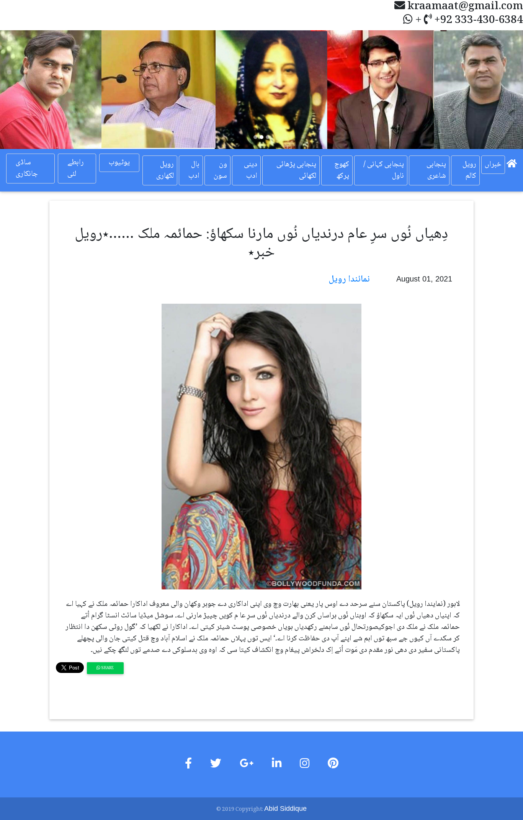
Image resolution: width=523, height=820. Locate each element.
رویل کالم (469, 170)
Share (107, 668)
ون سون (220, 170)
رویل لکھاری (165, 170)
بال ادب (193, 170)
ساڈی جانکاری (27, 168)
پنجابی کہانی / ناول (383, 170)
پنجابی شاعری (436, 170)
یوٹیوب (119, 162)
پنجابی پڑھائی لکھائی (296, 170)
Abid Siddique (285, 808)
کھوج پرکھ (341, 170)
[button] (39, 89)
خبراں (493, 164)
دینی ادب (250, 170)
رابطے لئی (75, 168)
